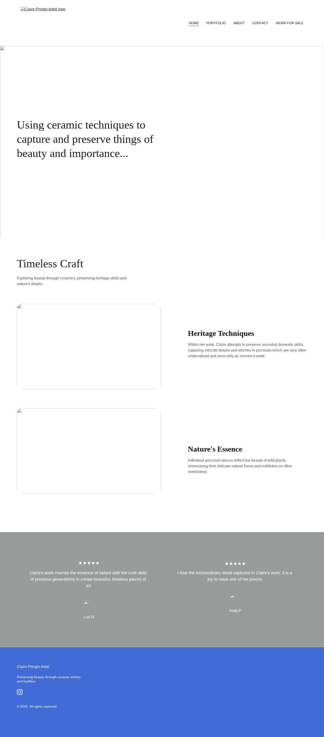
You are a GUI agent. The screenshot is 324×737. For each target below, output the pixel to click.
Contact (260, 23)
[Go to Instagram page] (20, 692)
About (239, 23)
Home (194, 23)
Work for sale (289, 23)
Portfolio (216, 23)
